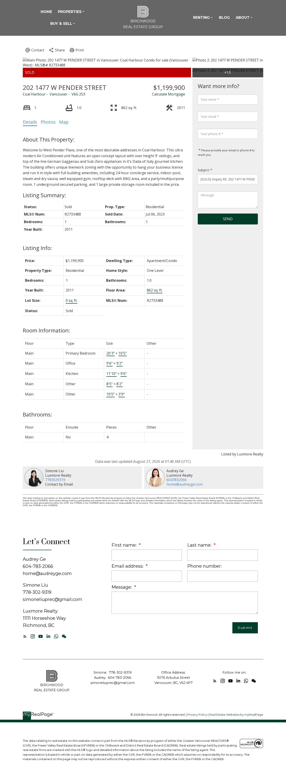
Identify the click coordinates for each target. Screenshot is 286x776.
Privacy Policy (197, 714)
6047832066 (176, 479)
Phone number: (204, 566)
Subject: (204, 170)
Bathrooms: (37, 414)
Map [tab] (64, 122)
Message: (122, 587)
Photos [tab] (48, 122)
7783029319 (55, 479)
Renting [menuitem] (201, 17)
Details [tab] (30, 122)
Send (228, 218)
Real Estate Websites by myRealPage (236, 714)
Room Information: (46, 330)
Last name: (199, 545)
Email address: (128, 566)
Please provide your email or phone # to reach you (226, 152)
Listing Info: (37, 248)
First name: (124, 545)
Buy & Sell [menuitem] (61, 23)
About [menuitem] (243, 17)
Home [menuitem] (46, 12)
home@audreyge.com (184, 484)
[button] (25, 636)
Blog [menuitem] (224, 17)
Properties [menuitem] (70, 12)
